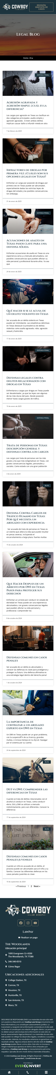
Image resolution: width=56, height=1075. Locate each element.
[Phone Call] (27, 1072)
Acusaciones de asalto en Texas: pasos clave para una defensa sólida (27, 244)
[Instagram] (28, 923)
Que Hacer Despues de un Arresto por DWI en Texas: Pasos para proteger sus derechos (26, 588)
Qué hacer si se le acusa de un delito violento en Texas (27, 312)
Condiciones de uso (33, 1058)
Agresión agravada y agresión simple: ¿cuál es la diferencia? (27, 106)
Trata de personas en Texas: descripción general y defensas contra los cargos (27, 449)
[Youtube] (35, 923)
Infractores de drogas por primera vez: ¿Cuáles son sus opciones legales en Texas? (27, 173)
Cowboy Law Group (18, 1056)
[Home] (9, 1072)
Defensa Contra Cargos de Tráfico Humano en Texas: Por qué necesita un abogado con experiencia (27, 518)
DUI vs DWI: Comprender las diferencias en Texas (27, 791)
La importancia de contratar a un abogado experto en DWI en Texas (25, 725)
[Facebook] (21, 923)
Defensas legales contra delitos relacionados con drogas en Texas (26, 381)
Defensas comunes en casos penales (27, 659)
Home (25, 58)
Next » (37, 886)
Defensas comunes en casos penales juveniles (27, 858)
